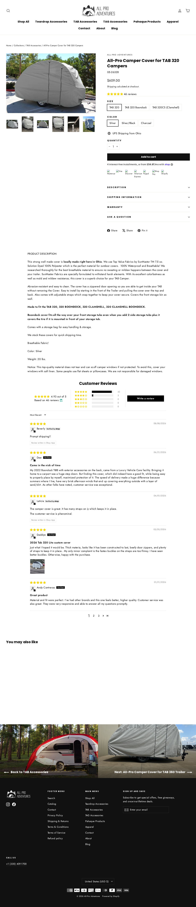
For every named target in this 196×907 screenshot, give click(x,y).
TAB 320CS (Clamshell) (166, 107)
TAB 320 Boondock (136, 107)
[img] (38, 424)
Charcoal (146, 123)
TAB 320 (114, 107)
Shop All (23, 21)
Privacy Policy (55, 815)
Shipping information (124, 197)
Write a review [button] (145, 398)
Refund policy (55, 838)
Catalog (52, 804)
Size (110, 101)
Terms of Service (56, 832)
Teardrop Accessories (51, 21)
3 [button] (98, 616)
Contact (84, 28)
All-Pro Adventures (120, 54)
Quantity (114, 140)
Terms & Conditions (58, 827)
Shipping (111, 86)
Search (51, 798)
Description (116, 187)
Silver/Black (128, 123)
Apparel (173, 21)
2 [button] (93, 616)
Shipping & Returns (58, 821)
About (100, 28)
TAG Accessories (115, 21)
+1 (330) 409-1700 (16, 864)
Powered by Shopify (110, 896)
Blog (114, 28)
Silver (112, 123)
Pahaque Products (147, 21)
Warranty (115, 207)
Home (8, 45)
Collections (19, 45)
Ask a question (119, 217)
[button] (115, 94)
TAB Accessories (85, 21)
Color (112, 117)
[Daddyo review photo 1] (37, 566)
